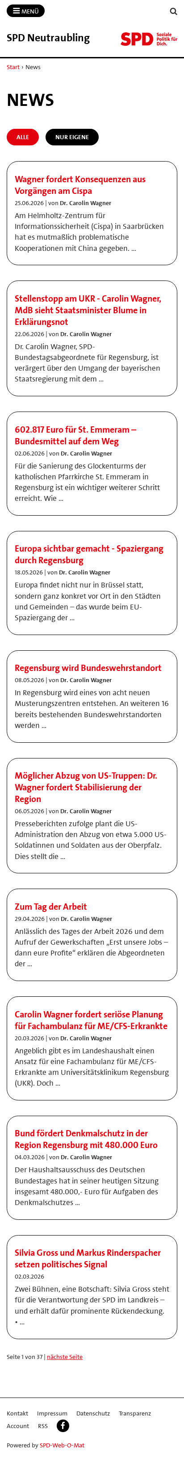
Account (18, 1426)
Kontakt (17, 1413)
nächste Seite (65, 1357)
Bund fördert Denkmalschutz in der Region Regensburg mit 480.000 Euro (86, 1139)
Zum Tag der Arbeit (51, 906)
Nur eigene (72, 137)
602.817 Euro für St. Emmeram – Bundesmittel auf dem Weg (75, 435)
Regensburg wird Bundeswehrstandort (88, 668)
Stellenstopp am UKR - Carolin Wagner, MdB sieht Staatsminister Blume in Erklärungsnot (88, 310)
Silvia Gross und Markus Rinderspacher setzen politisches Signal (88, 1258)
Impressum (52, 1413)
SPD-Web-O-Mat (62, 1445)
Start (13, 67)
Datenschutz (93, 1413)
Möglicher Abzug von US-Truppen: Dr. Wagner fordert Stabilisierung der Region (86, 787)
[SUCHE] (174, 11)
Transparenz (135, 1413)
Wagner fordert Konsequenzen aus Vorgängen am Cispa (80, 185)
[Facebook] (63, 1426)
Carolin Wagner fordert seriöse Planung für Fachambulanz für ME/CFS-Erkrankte (91, 1020)
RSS (43, 1426)
